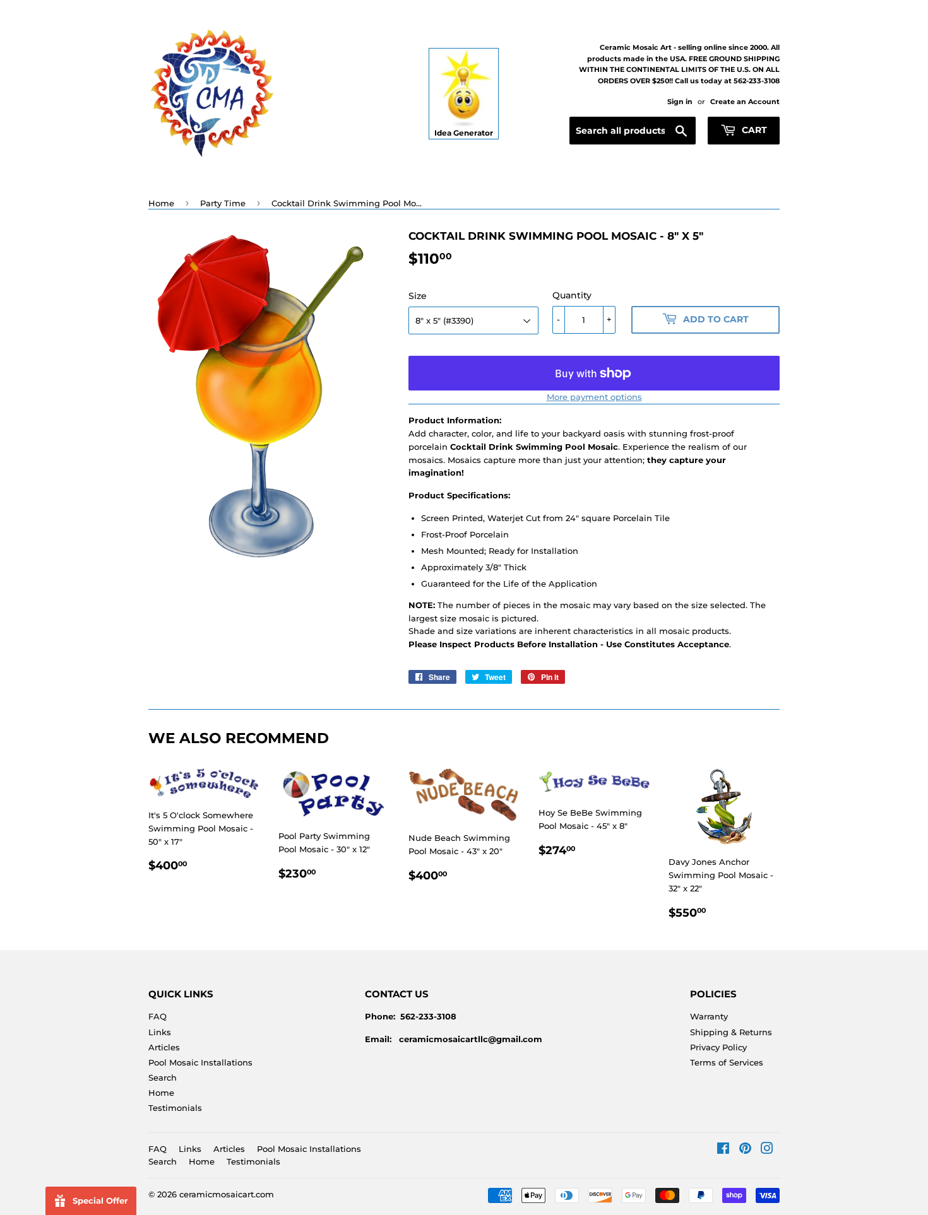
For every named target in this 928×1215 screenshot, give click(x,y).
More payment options (594, 397)
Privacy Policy (718, 1047)
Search (162, 1077)
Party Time (223, 203)
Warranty (709, 1016)
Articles (164, 1047)
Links (159, 1032)
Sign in (680, 101)
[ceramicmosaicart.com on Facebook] (723, 1150)
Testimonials (175, 1108)
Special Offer (100, 1200)
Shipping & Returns (731, 1032)
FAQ (157, 1016)
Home (161, 203)
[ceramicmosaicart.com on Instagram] (767, 1150)
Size (417, 296)
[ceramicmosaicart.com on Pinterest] (745, 1150)
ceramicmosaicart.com (226, 1194)
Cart (753, 130)
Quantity (572, 295)
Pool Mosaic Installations (200, 1062)
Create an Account (745, 101)
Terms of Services (726, 1062)
